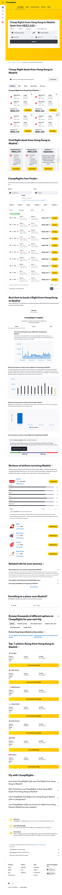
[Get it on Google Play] (51, 869)
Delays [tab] (34, 326)
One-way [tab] (42, 86)
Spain (18, 62)
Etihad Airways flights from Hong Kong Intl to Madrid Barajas (46, 636)
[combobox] (29, 29)
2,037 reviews (20, 528)
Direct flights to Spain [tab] (36, 623)
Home (9, 62)
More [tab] (51, 326)
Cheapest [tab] (12, 86)
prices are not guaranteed (41, 844)
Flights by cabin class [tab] (50, 623)
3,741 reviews (19, 538)
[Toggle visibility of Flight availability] (34, 427)
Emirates (18, 479)
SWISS (17, 524)
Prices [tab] (16, 326)
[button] (3, 2)
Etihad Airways (20, 551)
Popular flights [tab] (27, 627)
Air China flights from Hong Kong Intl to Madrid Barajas (21, 636)
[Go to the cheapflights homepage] (12, 2)
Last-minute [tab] (34, 86)
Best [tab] (19, 86)
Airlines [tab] (12, 623)
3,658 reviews (20, 483)
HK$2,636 (28, 25)
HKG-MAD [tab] (33, 310)
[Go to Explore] (3, 17)
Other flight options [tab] (15, 627)
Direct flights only (42, 28)
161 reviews (19, 547)
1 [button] (51, 288)
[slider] (46, 200)
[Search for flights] (3, 7)
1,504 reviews (20, 556)
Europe (14, 62)
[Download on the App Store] (51, 873)
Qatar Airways (20, 533)
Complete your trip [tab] (22, 623)
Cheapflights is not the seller (17, 849)
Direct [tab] (25, 86)
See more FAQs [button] (34, 586)
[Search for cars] (3, 14)
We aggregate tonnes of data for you (19, 852)
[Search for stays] (3, 10)
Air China (18, 542)
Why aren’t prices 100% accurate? (19, 855)
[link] (16, 168)
